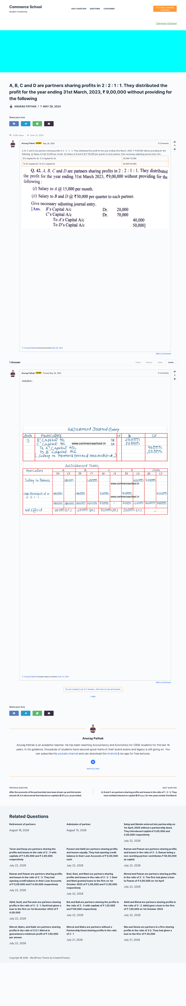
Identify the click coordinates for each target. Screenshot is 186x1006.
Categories (109, 9)
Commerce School (25, 7)
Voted (160, 362)
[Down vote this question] (175, 149)
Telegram (161, 23)
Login (93, 696)
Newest (149, 362)
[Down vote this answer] (175, 379)
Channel (172, 23)
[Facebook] (14, 123)
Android (112, 753)
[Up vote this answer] (175, 372)
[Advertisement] (93, 50)
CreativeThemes (61, 957)
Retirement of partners (22, 824)
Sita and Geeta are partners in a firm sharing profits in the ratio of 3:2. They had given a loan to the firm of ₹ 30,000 (149, 930)
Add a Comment (163, 353)
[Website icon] (93, 762)
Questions (95, 9)
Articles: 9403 (93, 769)
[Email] (49, 123)
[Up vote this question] (175, 142)
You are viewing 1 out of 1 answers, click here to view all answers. (93, 689)
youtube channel (68, 753)
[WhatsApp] (37, 123)
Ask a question (78, 9)
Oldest (138, 362)
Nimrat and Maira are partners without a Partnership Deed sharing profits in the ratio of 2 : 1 (92, 930)
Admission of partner (79, 824)
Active (171, 362)
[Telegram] (25, 123)
